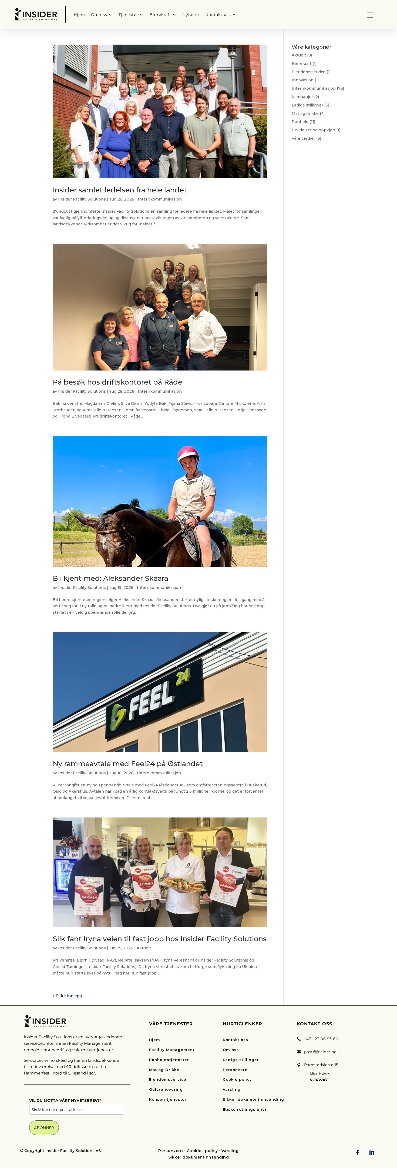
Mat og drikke (305, 113)
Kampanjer (302, 96)
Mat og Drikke (164, 1069)
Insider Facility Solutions (82, 199)
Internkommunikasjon (160, 199)
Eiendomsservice (308, 71)
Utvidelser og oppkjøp (313, 130)
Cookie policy (237, 1079)
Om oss (231, 1049)
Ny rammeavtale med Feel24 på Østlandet (128, 763)
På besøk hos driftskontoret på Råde (117, 382)
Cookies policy (202, 1150)
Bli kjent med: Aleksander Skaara (110, 578)
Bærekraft (301, 63)
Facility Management (171, 1049)
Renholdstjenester (169, 1059)
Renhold (300, 121)
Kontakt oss (235, 1039)
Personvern (235, 1069)
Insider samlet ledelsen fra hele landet (120, 190)
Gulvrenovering (166, 1089)
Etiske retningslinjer (245, 1109)
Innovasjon (303, 80)
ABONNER (44, 1127)
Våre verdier (303, 138)
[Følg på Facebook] (357, 1152)
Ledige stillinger (307, 105)
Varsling (232, 1089)
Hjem (154, 1039)
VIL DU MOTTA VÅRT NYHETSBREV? (65, 1100)
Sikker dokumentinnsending (253, 1099)
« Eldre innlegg (67, 995)
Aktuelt (144, 948)
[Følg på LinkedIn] (371, 1152)
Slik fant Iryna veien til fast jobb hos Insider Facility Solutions (160, 939)
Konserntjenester (168, 1099)
